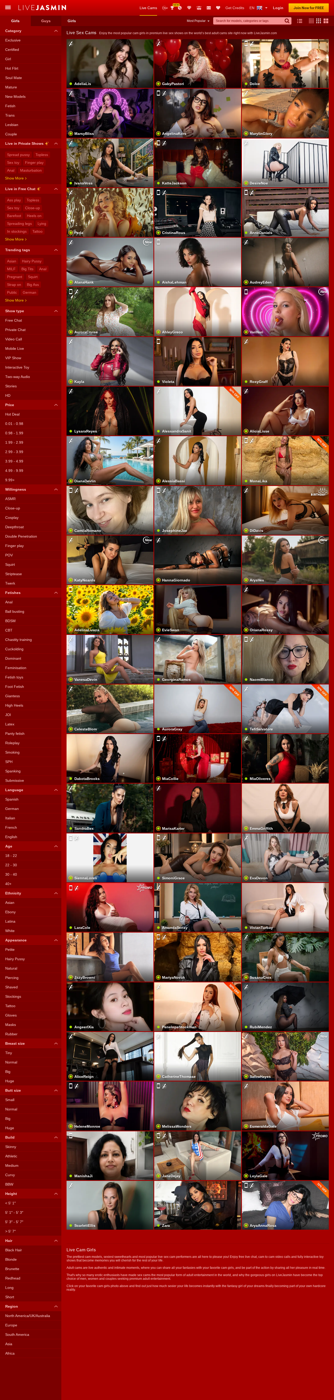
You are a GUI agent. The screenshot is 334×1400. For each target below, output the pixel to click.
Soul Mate (13, 78)
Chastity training (18, 640)
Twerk (10, 583)
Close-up (32, 208)
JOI (8, 715)
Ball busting (14, 611)
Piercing (12, 978)
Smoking (12, 752)
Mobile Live (14, 348)
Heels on (34, 216)
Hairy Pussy (31, 261)
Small (9, 1100)
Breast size (15, 1043)
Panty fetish (15, 733)
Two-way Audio (17, 377)
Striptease (13, 574)
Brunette (12, 1269)
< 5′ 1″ (10, 1203)
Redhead (12, 1278)
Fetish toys (14, 677)
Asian (11, 261)
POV (9, 555)
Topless (41, 155)
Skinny (10, 1147)
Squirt (33, 277)
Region (11, 1306)
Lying (42, 223)
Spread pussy (18, 155)
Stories (11, 386)
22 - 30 (11, 865)
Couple (11, 134)
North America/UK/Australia (27, 1316)
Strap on (14, 285)
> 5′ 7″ (10, 1231)
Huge (9, 1081)
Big (7, 1071)
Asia (8, 1344)
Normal (11, 1062)
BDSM (10, 621)
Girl (8, 59)
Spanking (13, 771)
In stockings (17, 231)
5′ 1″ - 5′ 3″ (14, 1212)
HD (7, 395)
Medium (12, 1165)
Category (13, 31)
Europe (11, 1325)
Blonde (11, 1259)
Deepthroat (14, 527)
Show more (14, 178)
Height (11, 1194)
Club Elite (189, 8)
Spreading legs (19, 223)
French (11, 827)
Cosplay (12, 517)
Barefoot (14, 216)
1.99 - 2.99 (14, 442)
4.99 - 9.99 (14, 470)
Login (278, 8)
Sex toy (13, 162)
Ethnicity (13, 893)
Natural (11, 968)
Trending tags (17, 250)
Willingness (15, 489)
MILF (11, 269)
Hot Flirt (11, 68)
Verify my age (285, 767)
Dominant (13, 658)
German (29, 292)
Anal (10, 170)
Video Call (13, 339)
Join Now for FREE (309, 8)
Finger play (34, 162)
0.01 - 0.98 (14, 424)
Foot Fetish (14, 686)
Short (9, 1297)
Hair (8, 1241)
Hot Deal (12, 414)
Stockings (13, 996)
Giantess (12, 696)
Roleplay (12, 743)
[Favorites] (218, 8)
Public (12, 292)
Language (14, 790)
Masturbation (31, 170)
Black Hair (13, 1250)
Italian (10, 818)
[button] (310, 21)
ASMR (10, 499)
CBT (9, 630)
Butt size (13, 1090)
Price (9, 405)
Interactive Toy (17, 367)
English (11, 837)
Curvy (10, 1175)
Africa (10, 1353)
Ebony (10, 912)
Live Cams (148, 8)
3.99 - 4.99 (14, 461)
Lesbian (11, 125)
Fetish (10, 106)
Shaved (11, 987)
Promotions (180, 8)
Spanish (12, 799)
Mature (11, 87)
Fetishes (13, 593)
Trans (10, 115)
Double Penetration (21, 536)
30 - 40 (11, 874)
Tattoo (37, 231)
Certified (12, 49)
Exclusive (13, 40)
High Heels (14, 705)
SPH (9, 762)
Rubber (11, 1034)
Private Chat (15, 330)
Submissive (14, 780)
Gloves (11, 1015)
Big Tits (27, 269)
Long (9, 1287)
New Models (165, 8)
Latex (9, 724)
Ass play (14, 200)
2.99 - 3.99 (14, 452)
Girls (15, 21)
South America (17, 1334)
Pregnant (14, 277)
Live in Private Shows (24, 143)
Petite (10, 949)
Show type (14, 311)
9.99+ (10, 480)
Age (8, 846)
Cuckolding (14, 649)
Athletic (11, 1156)
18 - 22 (11, 856)
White (10, 931)
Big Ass (33, 285)
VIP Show (13, 358)
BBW (9, 1184)
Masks (10, 1025)
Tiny (8, 1053)
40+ (8, 884)
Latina (10, 921)
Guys (46, 21)
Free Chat (13, 320)
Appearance (16, 940)
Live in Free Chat (20, 189)
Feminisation (15, 668)
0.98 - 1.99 (14, 433)
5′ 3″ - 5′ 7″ (14, 1222)
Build (10, 1137)
